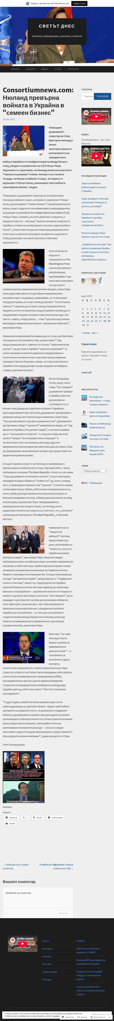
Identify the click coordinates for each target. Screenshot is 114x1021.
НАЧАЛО (15, 69)
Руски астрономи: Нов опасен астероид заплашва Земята (91, 990)
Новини (81, 940)
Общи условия (49, 972)
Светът (46, 941)
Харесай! (86, 372)
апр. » (95, 332)
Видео (44, 69)
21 (104, 317)
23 (83, 321)
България (47, 948)
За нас (58, 69)
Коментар (63, 913)
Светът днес (57, 26)
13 (100, 313)
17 (87, 317)
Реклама (46, 979)
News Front (90, 344)
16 (83, 317)
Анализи (30, 69)
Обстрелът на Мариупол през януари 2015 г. (97, 450)
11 (92, 313)
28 (104, 321)
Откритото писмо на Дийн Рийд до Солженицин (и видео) (90, 975)
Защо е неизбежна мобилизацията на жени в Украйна (93, 187)
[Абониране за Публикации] (82, 483)
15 (109, 313)
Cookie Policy (58, 1016)
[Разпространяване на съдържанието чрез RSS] (82, 344)
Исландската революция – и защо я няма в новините (99, 400)
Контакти (73, 69)
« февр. (85, 332)
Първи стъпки (79, 3)
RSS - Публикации (93, 483)
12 (96, 313)
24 (87, 321)
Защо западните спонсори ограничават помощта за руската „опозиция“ (94, 202)
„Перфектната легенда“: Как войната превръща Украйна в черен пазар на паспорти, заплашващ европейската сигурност (96, 252)
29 (109, 321)
